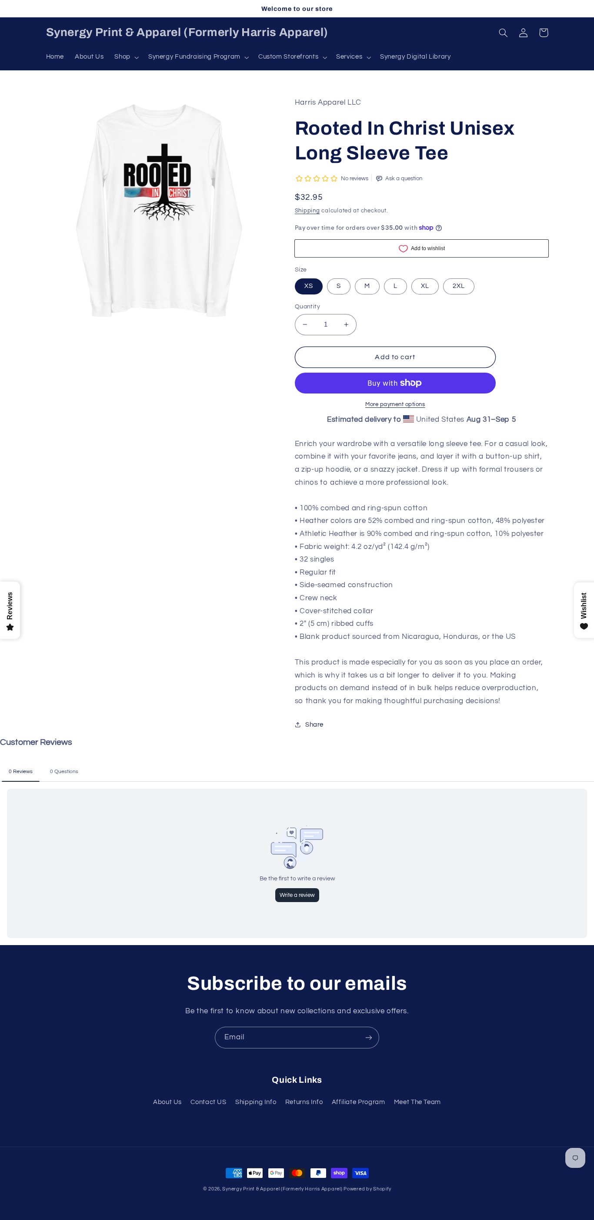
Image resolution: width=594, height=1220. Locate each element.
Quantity (307, 307)
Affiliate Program (358, 1102)
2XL (459, 286)
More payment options (395, 404)
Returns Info (304, 1102)
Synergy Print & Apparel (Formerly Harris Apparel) (283, 1189)
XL (425, 286)
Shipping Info (255, 1102)
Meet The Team (417, 1102)
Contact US (208, 1102)
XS (308, 286)
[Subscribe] (369, 1037)
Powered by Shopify (367, 1189)
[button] (126, 57)
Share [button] (314, 724)
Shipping (307, 211)
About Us (167, 1102)
